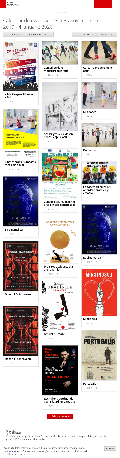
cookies (16, 451)
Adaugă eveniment (61, 415)
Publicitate (61, 12)
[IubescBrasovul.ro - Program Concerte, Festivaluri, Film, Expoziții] (3, 4)
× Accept (110, 448)
